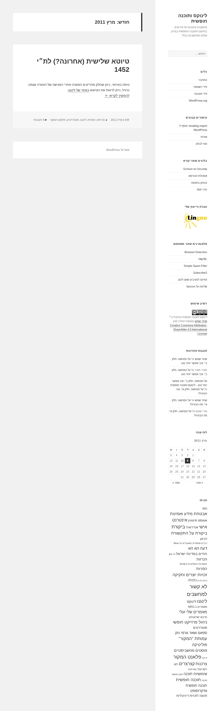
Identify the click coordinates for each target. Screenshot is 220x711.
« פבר (199, 482)
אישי (203, 526)
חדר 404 (202, 189)
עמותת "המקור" (193, 638)
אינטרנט (179, 520)
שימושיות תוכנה (195, 674)
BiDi (204, 508)
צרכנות (201, 664)
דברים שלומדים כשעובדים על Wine (190, 543)
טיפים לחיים (202, 581)
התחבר (202, 80)
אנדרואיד (192, 527)
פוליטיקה (199, 645)
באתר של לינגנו (78, 90)
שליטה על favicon (196, 286)
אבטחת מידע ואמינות (188, 513)
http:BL (203, 259)
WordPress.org (198, 100)
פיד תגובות (200, 93)
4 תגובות (39, 119)
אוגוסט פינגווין (197, 520)
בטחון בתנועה (199, 182)
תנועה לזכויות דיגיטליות (191, 695)
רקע (176, 664)
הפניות (201, 568)
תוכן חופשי (177, 674)
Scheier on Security (195, 169)
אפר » (176, 482)
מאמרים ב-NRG (197, 606)
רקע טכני (202, 669)
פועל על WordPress (117, 149)
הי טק (172, 554)
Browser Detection (196, 252)
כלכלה (192, 580)
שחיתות (192, 669)
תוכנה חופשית (188, 679)
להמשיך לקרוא (116, 95)
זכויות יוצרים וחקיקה (190, 574)
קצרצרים (187, 663)
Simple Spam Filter (195, 265)
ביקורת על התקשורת (189, 533)
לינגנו (202, 601)
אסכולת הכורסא (198, 175)
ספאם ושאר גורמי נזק (191, 633)
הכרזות (201, 559)
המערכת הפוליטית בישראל (193, 564)
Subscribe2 (200, 272)
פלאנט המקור (187, 657)
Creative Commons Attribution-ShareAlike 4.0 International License (188, 329)
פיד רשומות (200, 86)
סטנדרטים (200, 627)
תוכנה (204, 680)
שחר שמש (201, 321)
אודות (204, 136)
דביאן (203, 539)
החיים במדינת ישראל (191, 554)
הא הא (193, 548)
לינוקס (191, 601)
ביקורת (178, 526)
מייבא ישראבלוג (198, 617)
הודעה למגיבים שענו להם (192, 279)
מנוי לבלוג (201, 143)
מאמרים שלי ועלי (193, 612)
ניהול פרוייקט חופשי (190, 622)
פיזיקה (204, 658)
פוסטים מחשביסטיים (190, 650)
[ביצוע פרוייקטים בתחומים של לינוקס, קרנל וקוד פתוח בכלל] (195, 220)
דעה (203, 548)
